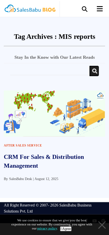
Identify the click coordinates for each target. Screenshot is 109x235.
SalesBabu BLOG (30, 10)
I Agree (66, 229)
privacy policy (47, 228)
